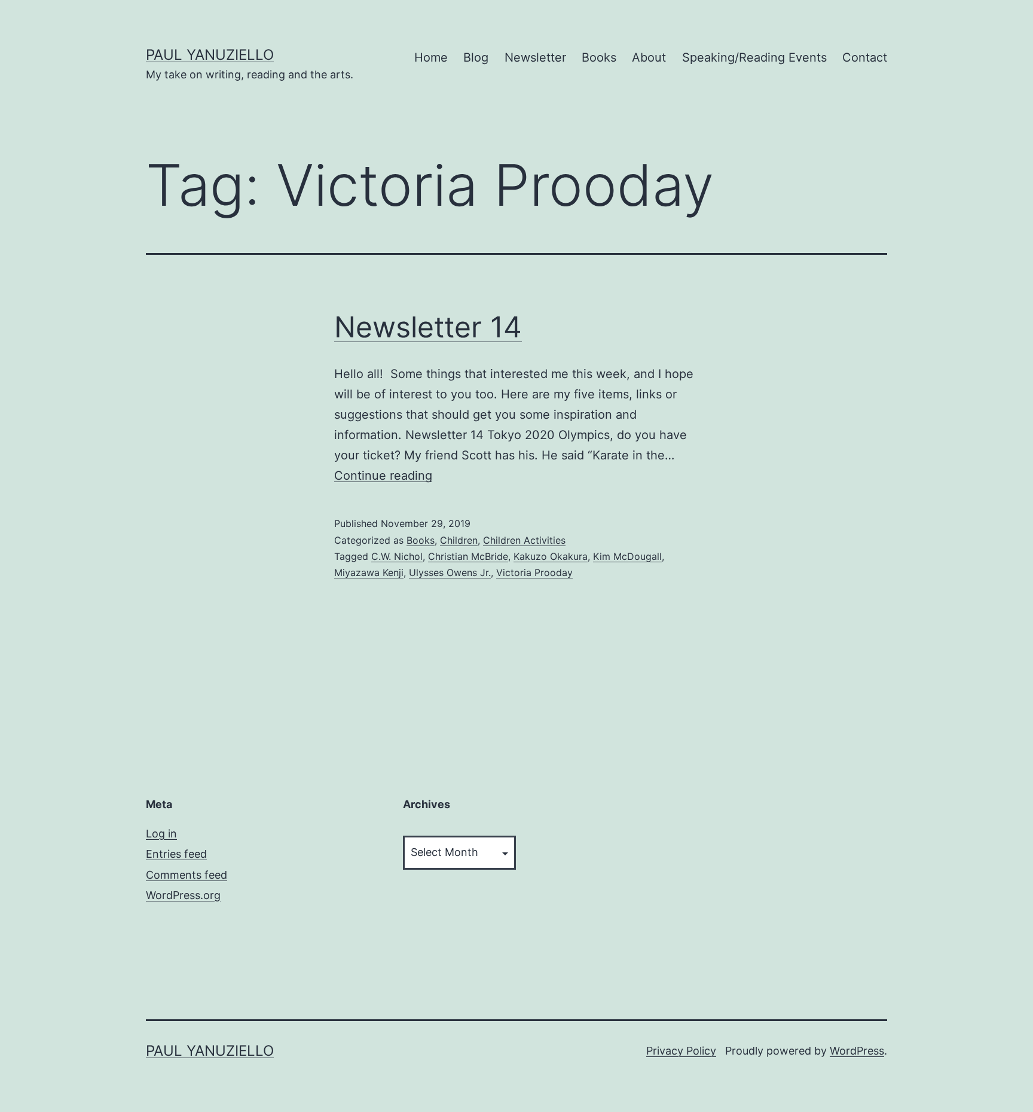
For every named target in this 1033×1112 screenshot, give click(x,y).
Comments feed (186, 875)
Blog (475, 57)
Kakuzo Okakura (551, 556)
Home (431, 57)
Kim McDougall (627, 556)
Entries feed (176, 854)
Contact (864, 57)
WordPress (857, 1050)
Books (599, 57)
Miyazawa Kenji (369, 572)
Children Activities (524, 540)
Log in (161, 833)
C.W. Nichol (397, 556)
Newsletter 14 (428, 327)
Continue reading (383, 475)
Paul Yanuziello (210, 54)
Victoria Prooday (534, 572)
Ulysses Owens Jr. (450, 572)
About (649, 57)
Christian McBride (468, 556)
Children (459, 540)
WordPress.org (183, 895)
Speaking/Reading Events (754, 57)
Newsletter (535, 57)
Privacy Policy (681, 1050)
